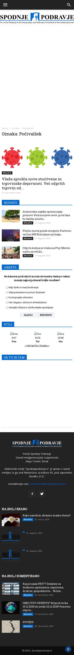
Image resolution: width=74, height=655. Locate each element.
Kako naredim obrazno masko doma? (47, 515)
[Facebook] (32, 494)
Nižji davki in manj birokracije (23, 287)
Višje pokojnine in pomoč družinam (27, 292)
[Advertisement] (37, 64)
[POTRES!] (11, 626)
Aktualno (7, 173)
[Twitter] (41, 494)
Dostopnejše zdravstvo (21, 297)
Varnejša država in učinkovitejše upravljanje (31, 307)
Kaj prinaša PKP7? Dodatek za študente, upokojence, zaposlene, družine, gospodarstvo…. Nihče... (43, 587)
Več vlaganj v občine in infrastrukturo (28, 302)
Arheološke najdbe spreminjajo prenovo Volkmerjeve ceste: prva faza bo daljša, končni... (46, 215)
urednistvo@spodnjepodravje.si (47, 484)
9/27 (14, 339)
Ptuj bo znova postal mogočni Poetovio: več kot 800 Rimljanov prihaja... (47, 232)
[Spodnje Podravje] (37, 18)
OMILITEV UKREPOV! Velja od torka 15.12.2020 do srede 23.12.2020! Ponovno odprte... (47, 606)
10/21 (37, 339)
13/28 (61, 339)
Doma (5, 128)
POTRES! (28, 622)
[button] (69, 5)
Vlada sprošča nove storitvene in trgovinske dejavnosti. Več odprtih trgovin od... (33, 183)
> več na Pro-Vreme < (37, 345)
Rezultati (46, 314)
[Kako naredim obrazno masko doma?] (11, 520)
